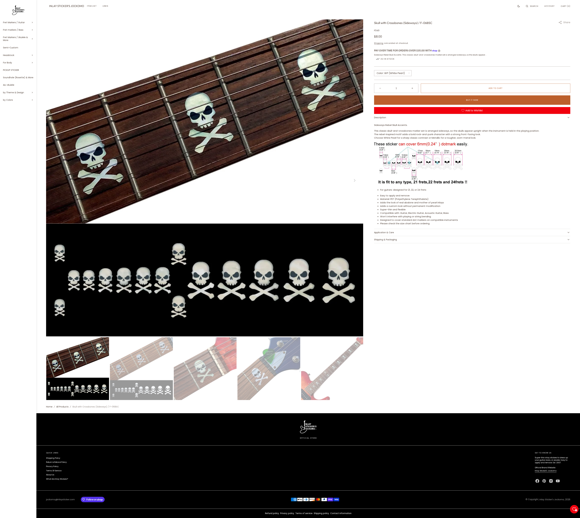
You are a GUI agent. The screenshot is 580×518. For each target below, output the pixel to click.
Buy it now (472, 100)
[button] (532, 6)
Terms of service (304, 513)
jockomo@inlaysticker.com (60, 499)
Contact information (340, 513)
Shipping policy (321, 513)
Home (49, 406)
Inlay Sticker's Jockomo (545, 470)
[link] (308, 429)
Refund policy (272, 513)
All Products (62, 406)
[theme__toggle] (519, 6)
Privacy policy (287, 513)
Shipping (378, 43)
